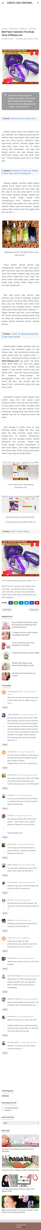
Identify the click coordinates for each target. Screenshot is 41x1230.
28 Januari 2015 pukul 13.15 (21, 938)
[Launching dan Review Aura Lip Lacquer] (6, 676)
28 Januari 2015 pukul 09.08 (26, 882)
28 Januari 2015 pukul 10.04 (22, 900)
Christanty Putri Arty (15, 691)
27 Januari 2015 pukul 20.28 (28, 714)
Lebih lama (34, 610)
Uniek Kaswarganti (14, 976)
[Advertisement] (20, 15)
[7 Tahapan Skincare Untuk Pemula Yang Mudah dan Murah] (6, 635)
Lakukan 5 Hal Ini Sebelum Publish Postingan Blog (20, 1170)
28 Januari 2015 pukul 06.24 (25, 844)
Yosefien (10, 815)
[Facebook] (10, 603)
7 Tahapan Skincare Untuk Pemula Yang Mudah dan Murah (24, 633)
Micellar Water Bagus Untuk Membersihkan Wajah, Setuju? (23, 664)
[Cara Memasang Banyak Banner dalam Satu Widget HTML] (20, 1186)
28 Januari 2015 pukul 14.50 (26, 958)
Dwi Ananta (11, 1016)
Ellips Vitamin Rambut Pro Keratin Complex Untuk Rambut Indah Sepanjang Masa (20, 1211)
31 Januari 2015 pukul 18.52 (28, 1042)
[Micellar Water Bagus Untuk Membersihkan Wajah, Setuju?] (6, 666)
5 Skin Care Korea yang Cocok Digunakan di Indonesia (23, 644)
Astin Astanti (12, 882)
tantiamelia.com (13, 775)
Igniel (23, 1227)
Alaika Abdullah (13, 714)
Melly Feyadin (12, 865)
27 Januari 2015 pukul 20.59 (26, 752)
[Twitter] (16, 603)
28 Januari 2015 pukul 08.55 (27, 865)
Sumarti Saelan (13, 1042)
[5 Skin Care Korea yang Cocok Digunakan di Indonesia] (6, 645)
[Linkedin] (31, 603)
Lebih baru (7, 610)
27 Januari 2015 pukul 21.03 (23, 795)
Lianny (9, 938)
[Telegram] (21, 603)
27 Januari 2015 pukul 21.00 (29, 775)
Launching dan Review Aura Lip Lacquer (23, 674)
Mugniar (10, 920)
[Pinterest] (37, 603)
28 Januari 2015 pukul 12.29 (23, 920)
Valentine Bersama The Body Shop (23, 118)
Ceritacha (7, 1110)
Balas (5, 707)
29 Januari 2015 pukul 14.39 (25, 1016)
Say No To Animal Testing (19, 531)
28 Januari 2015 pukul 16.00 (31, 976)
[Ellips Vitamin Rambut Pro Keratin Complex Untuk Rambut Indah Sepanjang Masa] (20, 1207)
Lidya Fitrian (12, 958)
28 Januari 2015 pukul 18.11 (30, 999)
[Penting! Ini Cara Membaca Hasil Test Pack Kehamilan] (20, 1146)
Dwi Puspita (11, 844)
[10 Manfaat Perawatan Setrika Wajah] (6, 656)
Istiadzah (10, 795)
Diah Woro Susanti (14, 999)
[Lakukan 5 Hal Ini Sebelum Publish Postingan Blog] (20, 1167)
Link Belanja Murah (11, 1108)
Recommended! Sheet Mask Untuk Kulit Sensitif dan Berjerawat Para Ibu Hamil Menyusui (25, 624)
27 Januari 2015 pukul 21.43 (23, 815)
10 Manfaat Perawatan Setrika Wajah (25, 653)
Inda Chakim (12, 752)
